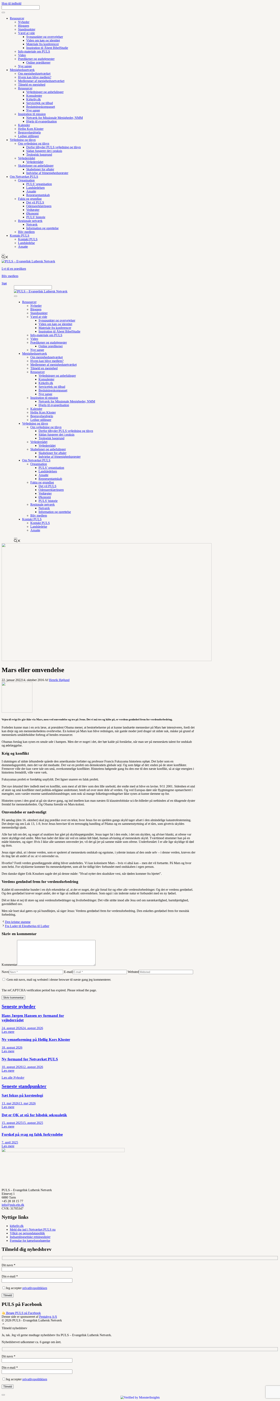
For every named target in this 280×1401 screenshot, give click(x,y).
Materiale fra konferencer (42, 44)
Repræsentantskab (38, 195)
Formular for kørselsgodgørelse (30, 1240)
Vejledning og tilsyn (23, 140)
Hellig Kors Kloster (30, 128)
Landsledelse (26, 243)
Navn (5, 972)
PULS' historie (35, 217)
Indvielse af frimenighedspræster (47, 173)
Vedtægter (32, 209)
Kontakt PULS (19, 235)
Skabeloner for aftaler (40, 169)
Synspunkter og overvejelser (44, 36)
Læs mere (8, 1031)
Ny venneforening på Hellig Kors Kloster (36, 1039)
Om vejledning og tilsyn (33, 143)
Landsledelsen (35, 187)
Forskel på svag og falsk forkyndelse (32, 1134)
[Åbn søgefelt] (5, 257)
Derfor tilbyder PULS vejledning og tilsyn (53, 147)
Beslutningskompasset (40, 106)
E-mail (68, 972)
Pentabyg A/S (48, 1316)
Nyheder (23, 22)
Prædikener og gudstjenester (36, 59)
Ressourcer (17, 18)
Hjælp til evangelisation (41, 121)
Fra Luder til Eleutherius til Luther (27, 926)
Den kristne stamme (18, 922)
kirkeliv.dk (17, 1226)
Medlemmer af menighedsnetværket (41, 81)
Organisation (26, 180)
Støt (4, 283)
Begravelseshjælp (29, 132)
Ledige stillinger (28, 136)
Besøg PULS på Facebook (23, 1313)
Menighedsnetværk (22, 70)
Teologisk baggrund (39, 154)
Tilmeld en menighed (31, 84)
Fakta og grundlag (30, 198)
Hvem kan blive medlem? (34, 77)
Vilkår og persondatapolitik (27, 1233)
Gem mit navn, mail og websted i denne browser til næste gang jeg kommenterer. (59, 979)
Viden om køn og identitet (43, 40)
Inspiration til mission (32, 114)
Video (22, 55)
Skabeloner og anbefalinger (35, 165)
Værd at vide (26, 33)
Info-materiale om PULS (34, 51)
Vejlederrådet (26, 158)
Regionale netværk (30, 221)
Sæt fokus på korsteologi (22, 1095)
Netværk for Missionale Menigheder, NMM (54, 117)
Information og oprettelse (42, 228)
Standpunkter (26, 29)
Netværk (32, 224)
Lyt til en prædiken (14, 268)
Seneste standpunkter (24, 1086)
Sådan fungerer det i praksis (44, 151)
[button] (3, 1324)
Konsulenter (34, 95)
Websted (133, 972)
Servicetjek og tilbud (39, 103)
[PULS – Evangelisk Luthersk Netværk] (40, 291)
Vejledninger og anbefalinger (45, 92)
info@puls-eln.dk (13, 1204)
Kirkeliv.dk (33, 99)
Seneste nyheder (19, 1006)
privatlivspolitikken (34, 1288)
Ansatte (31, 191)
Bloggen (23, 25)
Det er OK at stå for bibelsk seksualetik (34, 1115)
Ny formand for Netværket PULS (30, 1059)
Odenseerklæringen (38, 206)
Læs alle (13, 1077)
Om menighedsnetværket (34, 73)
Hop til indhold (11, 3)
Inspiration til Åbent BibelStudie (47, 47)
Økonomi (32, 213)
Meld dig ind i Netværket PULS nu (33, 1229)
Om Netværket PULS (24, 176)
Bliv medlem (26, 232)
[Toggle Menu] (3, 12)
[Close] (3, 254)
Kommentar (9, 964)
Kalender (24, 125)
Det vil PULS (35, 202)
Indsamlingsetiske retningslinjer (30, 1237)
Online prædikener (38, 62)
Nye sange (25, 66)
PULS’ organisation (39, 184)
